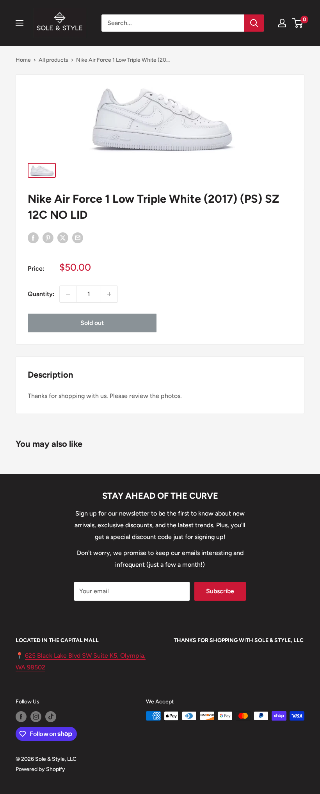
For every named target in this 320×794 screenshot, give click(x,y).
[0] (298, 23)
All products (53, 60)
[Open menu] (19, 23)
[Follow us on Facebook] (21, 716)
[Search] (254, 23)
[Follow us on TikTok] (50, 716)
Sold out (92, 323)
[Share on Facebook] (33, 237)
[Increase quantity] (109, 294)
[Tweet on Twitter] (62, 237)
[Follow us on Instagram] (35, 716)
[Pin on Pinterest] (48, 237)
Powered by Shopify (40, 769)
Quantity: (41, 294)
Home (23, 60)
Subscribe (220, 591)
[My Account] (282, 23)
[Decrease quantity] (68, 294)
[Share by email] (77, 237)
